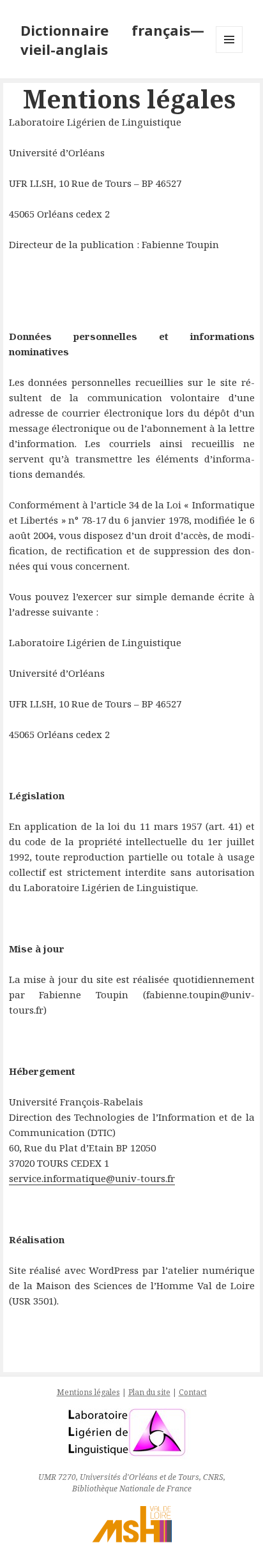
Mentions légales (88, 1392)
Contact (193, 1392)
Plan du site (149, 1392)
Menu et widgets (229, 52)
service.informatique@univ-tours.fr (92, 1178)
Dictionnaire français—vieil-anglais (112, 39)
